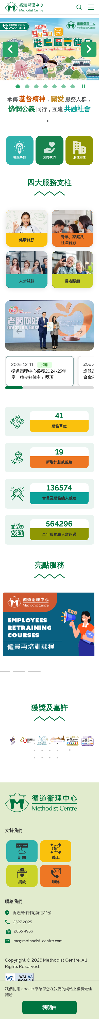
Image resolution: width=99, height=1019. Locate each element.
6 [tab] (63, 86)
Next (88, 49)
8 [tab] (57, 750)
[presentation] (27, 86)
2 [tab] (27, 86)
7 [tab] (72, 86)
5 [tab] (54, 86)
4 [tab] (45, 86)
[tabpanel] (40, 371)
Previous (10, 49)
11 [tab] (49, 757)
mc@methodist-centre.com (38, 941)
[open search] (79, 7)
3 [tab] (36, 86)
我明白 (49, 1007)
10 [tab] (42, 757)
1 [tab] (18, 86)
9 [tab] (34, 757)
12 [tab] (57, 757)
